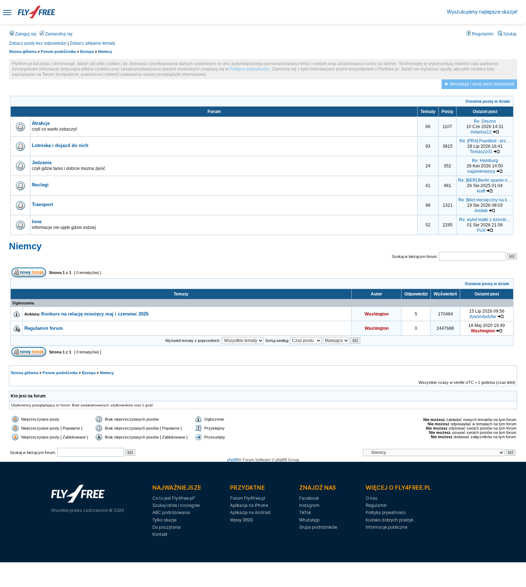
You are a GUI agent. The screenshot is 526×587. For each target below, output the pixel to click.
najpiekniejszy (481, 171)
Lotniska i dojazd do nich (60, 145)
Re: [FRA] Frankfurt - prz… (484, 140)
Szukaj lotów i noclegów (176, 505)
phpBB (233, 460)
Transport (42, 204)
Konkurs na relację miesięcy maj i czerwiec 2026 (94, 314)
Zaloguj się (25, 33)
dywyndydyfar (482, 316)
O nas (371, 498)
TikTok (305, 512)
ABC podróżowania (171, 512)
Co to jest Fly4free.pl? (173, 498)
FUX (481, 230)
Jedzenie (42, 162)
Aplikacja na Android (250, 512)
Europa (87, 51)
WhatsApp (309, 520)
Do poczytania (166, 527)
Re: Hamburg (485, 160)
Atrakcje (41, 123)
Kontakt (159, 534)
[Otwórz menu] (7, 12)
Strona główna (22, 51)
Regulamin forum (43, 328)
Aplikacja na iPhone (249, 505)
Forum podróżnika (58, 51)
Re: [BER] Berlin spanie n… (485, 180)
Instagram (309, 505)
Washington (377, 314)
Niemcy (105, 51)
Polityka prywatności (385, 512)
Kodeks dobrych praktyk (389, 520)
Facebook (309, 498)
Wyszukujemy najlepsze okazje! (482, 12)
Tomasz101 (481, 151)
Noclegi (40, 184)
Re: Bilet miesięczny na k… (484, 199)
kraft (481, 191)
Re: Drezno (485, 121)
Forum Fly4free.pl (247, 498)
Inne (37, 221)
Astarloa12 (481, 131)
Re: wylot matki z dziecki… (485, 219)
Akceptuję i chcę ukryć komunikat (482, 84)
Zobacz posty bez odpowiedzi (38, 43)
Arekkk (481, 210)
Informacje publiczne (386, 527)
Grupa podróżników (318, 527)
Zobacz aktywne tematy (92, 43)
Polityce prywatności (249, 69)
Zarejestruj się (58, 33)
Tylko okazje (164, 520)
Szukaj (509, 33)
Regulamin (482, 33)
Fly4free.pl (36, 12)
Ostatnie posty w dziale (488, 101)
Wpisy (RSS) (241, 520)
